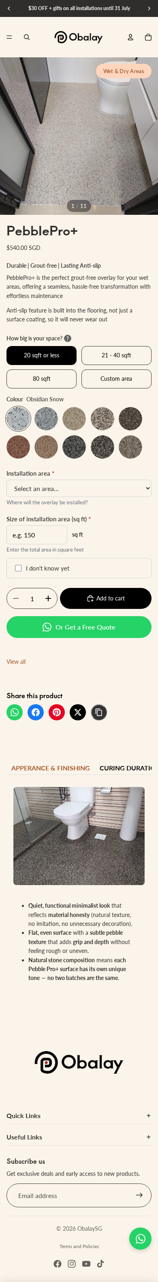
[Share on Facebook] (36, 712)
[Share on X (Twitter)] (78, 712)
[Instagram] (72, 1264)
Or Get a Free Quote (85, 627)
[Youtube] (86, 1264)
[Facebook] (57, 1264)
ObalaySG (89, 1228)
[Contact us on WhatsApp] (140, 1238)
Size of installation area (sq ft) (48, 518)
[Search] (27, 37)
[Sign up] (139, 1195)
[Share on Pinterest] (57, 712)
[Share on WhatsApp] (14, 712)
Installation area (30, 473)
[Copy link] (99, 712)
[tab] (50, 768)
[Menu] (9, 37)
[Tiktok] (100, 1264)
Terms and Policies (79, 1246)
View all (16, 661)
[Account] (130, 37)
